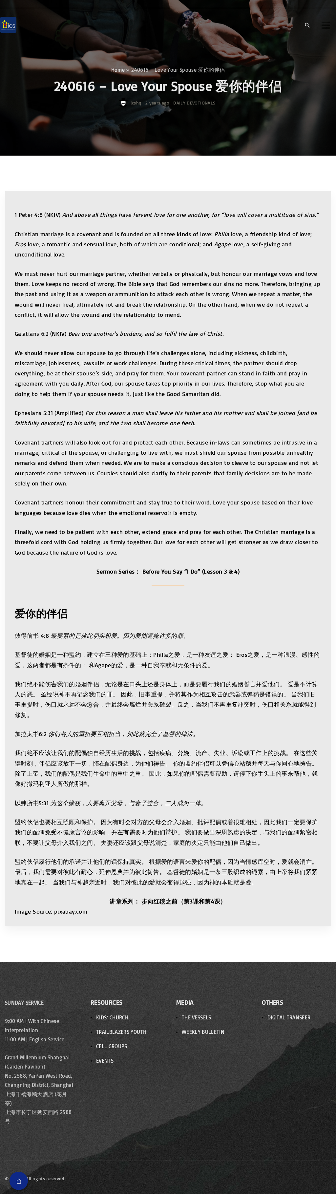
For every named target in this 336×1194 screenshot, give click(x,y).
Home (118, 69)
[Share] (19, 1181)
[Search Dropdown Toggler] (307, 25)
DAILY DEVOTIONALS (194, 102)
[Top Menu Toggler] (326, 25)
